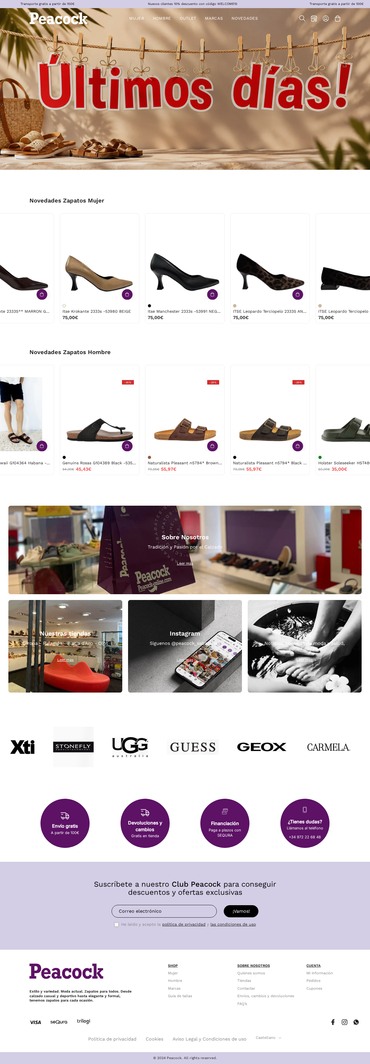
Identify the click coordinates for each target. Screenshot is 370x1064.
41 (22, 219)
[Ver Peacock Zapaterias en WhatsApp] (356, 1022)
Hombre (175, 981)
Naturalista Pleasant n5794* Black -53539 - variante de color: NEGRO (47, 457)
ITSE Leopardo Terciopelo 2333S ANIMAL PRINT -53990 (83, 311)
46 (272, 371)
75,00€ (54, 317)
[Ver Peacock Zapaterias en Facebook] (333, 1022)
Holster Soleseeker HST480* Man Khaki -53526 (168, 463)
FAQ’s (242, 1004)
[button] (188, 18)
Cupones (314, 988)
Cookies (154, 1039)
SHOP (173, 966)
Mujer (173, 973)
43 (82, 371)
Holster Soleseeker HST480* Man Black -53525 (254, 463)
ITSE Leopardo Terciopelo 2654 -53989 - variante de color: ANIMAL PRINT (133, 306)
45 (187, 371)
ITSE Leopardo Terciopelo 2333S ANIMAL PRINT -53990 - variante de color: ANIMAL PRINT (47, 306)
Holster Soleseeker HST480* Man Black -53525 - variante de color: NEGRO (218, 457)
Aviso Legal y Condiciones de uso (210, 1039)
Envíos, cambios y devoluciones (265, 996)
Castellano (266, 1037)
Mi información (319, 973)
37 (65, 219)
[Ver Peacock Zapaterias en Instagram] (344, 1022)
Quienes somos (251, 973)
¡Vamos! (241, 911)
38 (77, 219)
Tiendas (244, 981)
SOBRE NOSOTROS (253, 966)
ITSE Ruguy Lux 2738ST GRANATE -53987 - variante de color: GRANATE (303, 306)
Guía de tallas (180, 996)
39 (89, 219)
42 (150, 371)
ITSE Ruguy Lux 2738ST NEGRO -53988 (254, 311)
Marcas (174, 988)
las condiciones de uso (233, 924)
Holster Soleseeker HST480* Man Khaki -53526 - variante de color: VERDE (133, 457)
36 (53, 219)
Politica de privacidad (112, 1039)
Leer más (185, 563)
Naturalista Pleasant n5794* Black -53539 (83, 463)
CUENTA (313, 966)
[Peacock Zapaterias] (58, 18)
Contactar (246, 988)
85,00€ (224, 317)
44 (95, 371)
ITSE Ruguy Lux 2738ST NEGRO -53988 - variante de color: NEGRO (218, 306)
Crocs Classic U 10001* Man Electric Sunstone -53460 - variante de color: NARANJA (303, 457)
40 (10, 219)
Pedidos (313, 981)
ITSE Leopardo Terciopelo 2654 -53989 (168, 311)
